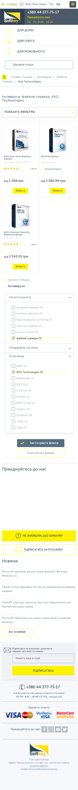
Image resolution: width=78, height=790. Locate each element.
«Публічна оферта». (39, 766)
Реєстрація (39, 4)
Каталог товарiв (19, 280)
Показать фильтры (20, 112)
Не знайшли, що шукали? (42, 535)
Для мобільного (31, 51)
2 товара (11, 4)
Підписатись (43, 670)
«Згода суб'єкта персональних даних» (39, 769)
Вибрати (20, 191)
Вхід (28, 4)
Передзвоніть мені (38, 17)
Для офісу (26, 41)
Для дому (25, 30)
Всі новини (17, 632)
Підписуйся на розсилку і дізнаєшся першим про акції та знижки (32, 650)
